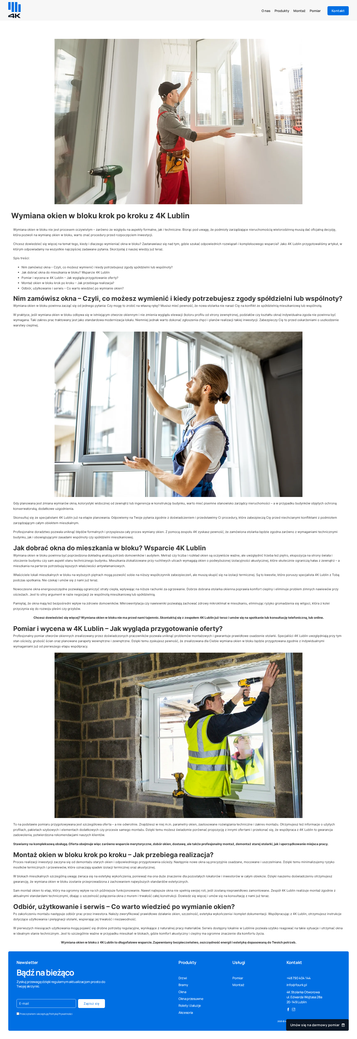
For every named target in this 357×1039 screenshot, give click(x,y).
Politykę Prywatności (61, 1014)
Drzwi (182, 978)
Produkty (282, 10)
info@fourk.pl (297, 985)
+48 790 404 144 (299, 978)
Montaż (299, 10)
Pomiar (315, 10)
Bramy (183, 985)
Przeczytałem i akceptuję (46, 1014)
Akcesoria (185, 1012)
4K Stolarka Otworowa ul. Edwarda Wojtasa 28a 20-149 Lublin (304, 997)
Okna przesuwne (190, 998)
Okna (182, 992)
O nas (266, 10)
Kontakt (338, 10)
